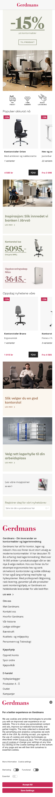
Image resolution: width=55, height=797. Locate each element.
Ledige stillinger (11, 626)
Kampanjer (9, 693)
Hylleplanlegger (11, 678)
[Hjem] (27, 5)
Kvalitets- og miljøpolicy (16, 636)
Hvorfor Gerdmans (13, 616)
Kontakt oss (9, 611)
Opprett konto (11, 655)
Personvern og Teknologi (17, 641)
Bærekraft (8, 631)
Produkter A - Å (11, 683)
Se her (8, 486)
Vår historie (9, 621)
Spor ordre (9, 660)
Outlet (6, 688)
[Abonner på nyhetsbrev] (47, 508)
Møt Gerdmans (11, 606)
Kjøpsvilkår (9, 665)
